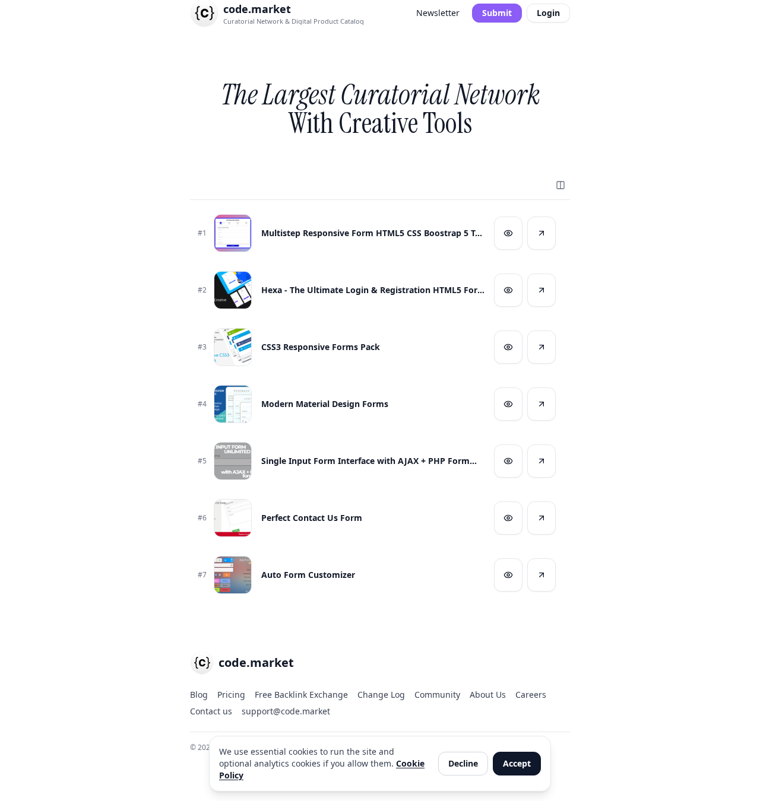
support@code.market (286, 711)
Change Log (381, 694)
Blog (199, 694)
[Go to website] (541, 233)
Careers (530, 694)
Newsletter (438, 12)
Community (437, 694)
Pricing (231, 694)
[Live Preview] (508, 233)
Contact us (211, 711)
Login (548, 12)
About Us (488, 694)
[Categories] (560, 185)
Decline (463, 763)
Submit (497, 12)
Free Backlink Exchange (301, 694)
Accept (517, 763)
